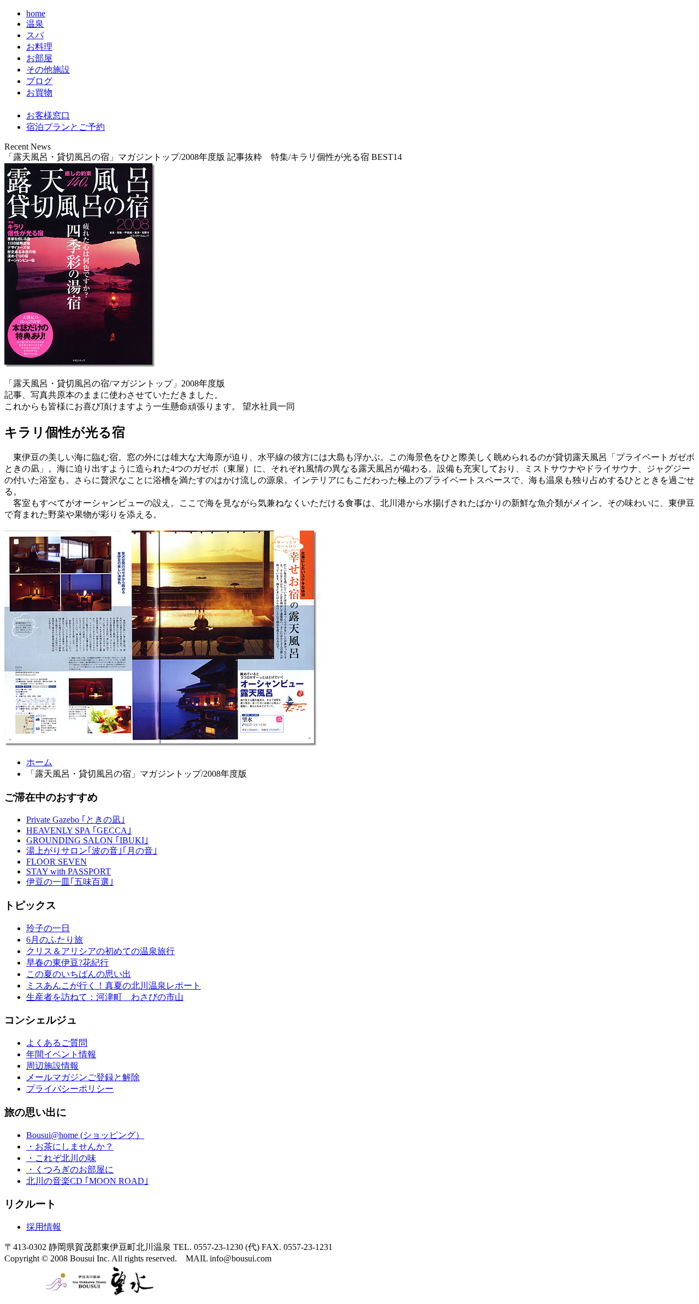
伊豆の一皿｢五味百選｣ (70, 881)
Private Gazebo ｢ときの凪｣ (75, 819)
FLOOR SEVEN (56, 861)
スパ (35, 35)
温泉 (35, 23)
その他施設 (48, 69)
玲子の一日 (48, 928)
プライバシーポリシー (70, 1088)
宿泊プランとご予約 (65, 127)
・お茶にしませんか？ (70, 1146)
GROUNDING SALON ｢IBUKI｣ (87, 840)
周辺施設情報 (52, 1065)
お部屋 (39, 58)
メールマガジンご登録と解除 (83, 1077)
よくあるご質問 (56, 1042)
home (35, 13)
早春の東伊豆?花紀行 (67, 962)
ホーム (39, 762)
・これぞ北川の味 (61, 1158)
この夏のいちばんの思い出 (78, 974)
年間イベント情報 (61, 1054)
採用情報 (43, 1226)
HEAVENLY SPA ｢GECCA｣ (79, 830)
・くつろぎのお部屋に (70, 1169)
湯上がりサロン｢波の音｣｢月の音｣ (91, 850)
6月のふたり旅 (54, 939)
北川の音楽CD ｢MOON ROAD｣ (87, 1181)
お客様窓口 (48, 115)
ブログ (39, 81)
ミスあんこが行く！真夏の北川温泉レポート (113, 985)
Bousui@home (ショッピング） (85, 1135)
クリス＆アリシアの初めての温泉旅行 (100, 951)
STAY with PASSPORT (68, 871)
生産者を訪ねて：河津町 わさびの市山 (104, 997)
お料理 (39, 46)
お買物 (39, 92)
